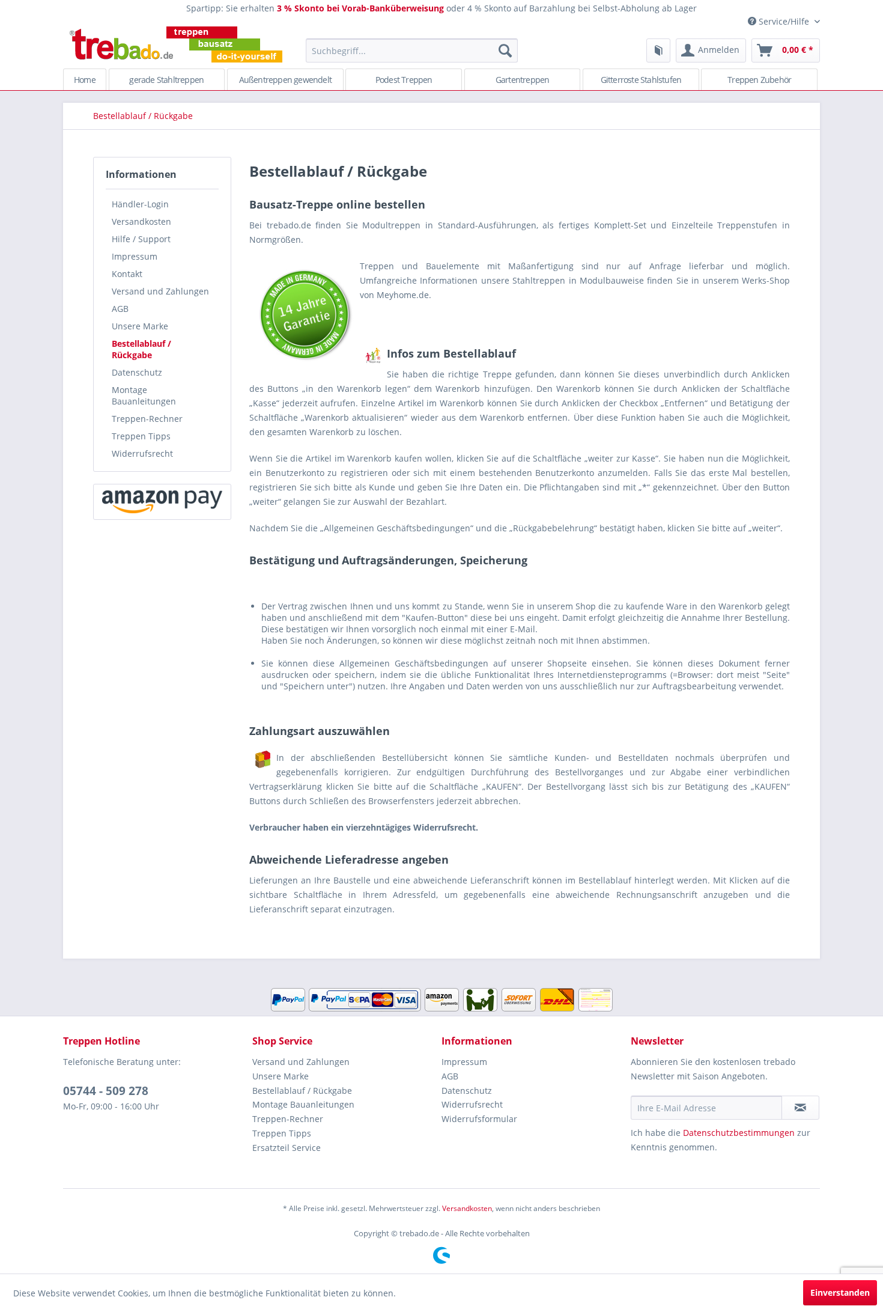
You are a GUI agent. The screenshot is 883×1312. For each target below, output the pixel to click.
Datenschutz (137, 372)
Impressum (134, 256)
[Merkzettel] (658, 50)
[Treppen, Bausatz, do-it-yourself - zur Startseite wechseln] (175, 44)
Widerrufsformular (479, 1118)
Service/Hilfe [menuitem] (784, 21)
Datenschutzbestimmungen (739, 1132)
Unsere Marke (140, 326)
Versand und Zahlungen (160, 291)
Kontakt (127, 273)
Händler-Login (140, 204)
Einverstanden (840, 1292)
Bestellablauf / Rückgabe (141, 349)
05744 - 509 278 (105, 1091)
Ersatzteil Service (286, 1147)
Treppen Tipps (141, 436)
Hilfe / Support (141, 239)
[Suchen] (505, 50)
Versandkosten (141, 221)
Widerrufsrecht (142, 453)
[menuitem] (412, 50)
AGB (120, 308)
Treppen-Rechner (147, 418)
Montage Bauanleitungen (144, 395)
